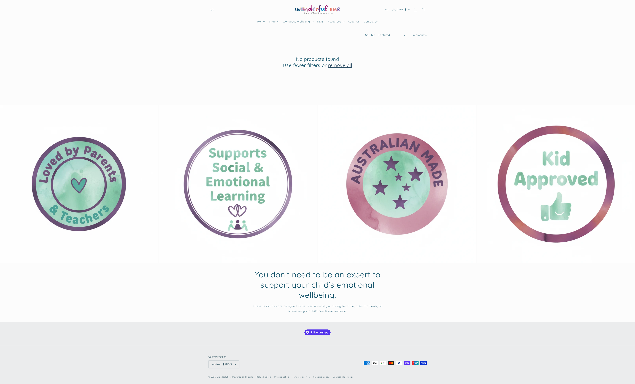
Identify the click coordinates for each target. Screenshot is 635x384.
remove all (340, 65)
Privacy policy (281, 377)
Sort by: (370, 35)
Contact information (343, 377)
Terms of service (301, 377)
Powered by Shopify (242, 377)
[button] (212, 10)
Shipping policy (321, 377)
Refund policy (263, 377)
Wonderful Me (224, 377)
